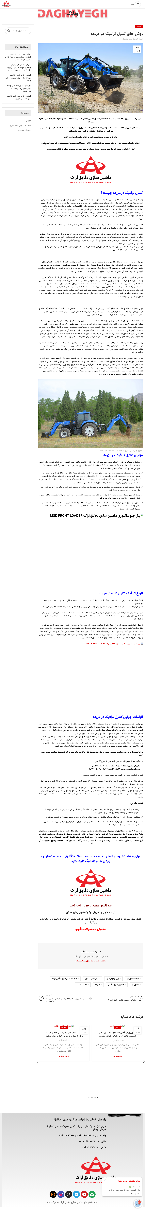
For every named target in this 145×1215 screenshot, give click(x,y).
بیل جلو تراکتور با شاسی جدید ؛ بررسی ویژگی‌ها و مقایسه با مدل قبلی (18, 88)
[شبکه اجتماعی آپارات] (60, 1194)
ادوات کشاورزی (133, 978)
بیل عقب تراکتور (91, 978)
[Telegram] (76, 1194)
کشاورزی (135, 984)
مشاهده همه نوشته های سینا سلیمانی (90, 960)
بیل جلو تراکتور (113, 978)
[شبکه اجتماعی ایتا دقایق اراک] (53, 1194)
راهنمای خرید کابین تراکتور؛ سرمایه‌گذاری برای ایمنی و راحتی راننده (18, 78)
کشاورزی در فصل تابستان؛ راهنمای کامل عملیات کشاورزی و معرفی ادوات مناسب (117, 1034)
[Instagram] (68, 1194)
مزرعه (97, 984)
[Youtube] (84, 1194)
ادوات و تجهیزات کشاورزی (20, 125)
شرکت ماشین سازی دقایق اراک (64, 978)
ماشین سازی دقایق (116, 984)
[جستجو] (8, 30)
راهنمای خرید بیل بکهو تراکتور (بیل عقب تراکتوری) (19, 97)
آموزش (139, 26)
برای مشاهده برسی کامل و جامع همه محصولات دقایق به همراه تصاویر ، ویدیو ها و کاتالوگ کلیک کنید (90, 859)
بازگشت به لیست (91, 998)
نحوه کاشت (82, 984)
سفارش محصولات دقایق (90, 929)
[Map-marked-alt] (92, 1194)
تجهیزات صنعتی (24, 130)
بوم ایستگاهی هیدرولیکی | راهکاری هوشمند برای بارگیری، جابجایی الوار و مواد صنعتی (64, 1034)
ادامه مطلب (117, 1057)
